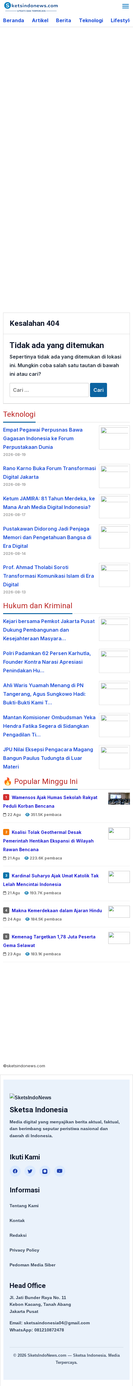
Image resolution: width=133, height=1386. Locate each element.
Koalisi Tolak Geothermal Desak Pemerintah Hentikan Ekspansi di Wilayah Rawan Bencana (48, 841)
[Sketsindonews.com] (30, 6)
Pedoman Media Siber (32, 1264)
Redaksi (18, 1235)
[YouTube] (59, 1171)
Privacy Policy (24, 1250)
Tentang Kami (24, 1205)
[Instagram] (44, 1171)
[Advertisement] (66, 99)
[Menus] (125, 7)
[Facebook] (15, 1171)
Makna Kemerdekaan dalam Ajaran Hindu (57, 910)
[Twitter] (30, 1171)
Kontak (17, 1220)
